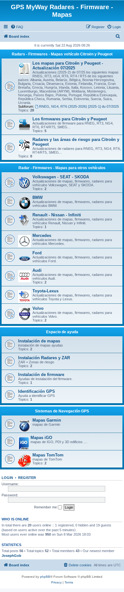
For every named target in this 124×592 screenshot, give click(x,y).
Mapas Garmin (46, 420)
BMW (37, 197)
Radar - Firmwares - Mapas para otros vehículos (62, 168)
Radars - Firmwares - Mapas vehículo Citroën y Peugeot (62, 54)
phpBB (45, 576)
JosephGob (11, 555)
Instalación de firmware (41, 374)
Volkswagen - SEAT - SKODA (60, 177)
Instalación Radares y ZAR (44, 357)
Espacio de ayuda (62, 332)
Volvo (38, 308)
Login (7, 478)
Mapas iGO (41, 437)
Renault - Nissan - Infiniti (56, 215)
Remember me (46, 507)
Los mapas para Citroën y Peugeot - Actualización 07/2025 (67, 65)
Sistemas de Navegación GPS (62, 411)
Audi (37, 270)
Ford (37, 253)
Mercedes (41, 235)
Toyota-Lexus (45, 291)
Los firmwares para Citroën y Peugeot (69, 119)
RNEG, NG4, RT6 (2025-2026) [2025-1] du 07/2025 (79, 106)
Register (27, 478)
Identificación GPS (36, 391)
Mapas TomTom (48, 455)
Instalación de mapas (39, 341)
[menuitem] (16, 27)
